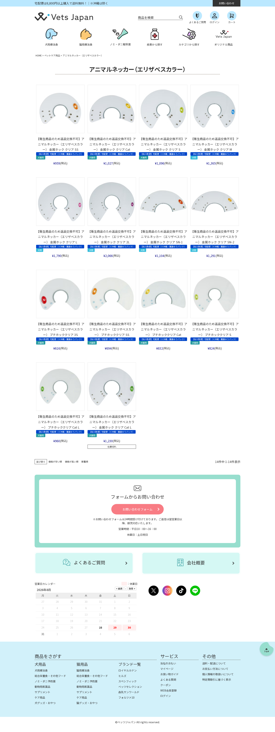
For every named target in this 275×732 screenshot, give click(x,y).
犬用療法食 (41, 670)
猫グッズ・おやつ (87, 703)
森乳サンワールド (128, 692)
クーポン (165, 685)
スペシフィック (127, 681)
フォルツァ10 (126, 697)
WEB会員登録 (168, 690)
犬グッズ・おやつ (45, 703)
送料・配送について (214, 663)
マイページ (166, 669)
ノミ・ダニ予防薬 (45, 681)
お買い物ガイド (169, 674)
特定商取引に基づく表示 (216, 679)
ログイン (165, 696)
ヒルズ (122, 676)
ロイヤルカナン (127, 670)
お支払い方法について (215, 669)
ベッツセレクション (130, 686)
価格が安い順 (55, 461)
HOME (39, 55)
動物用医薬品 (42, 686)
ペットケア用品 (52, 55)
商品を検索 (146, 17)
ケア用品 (40, 697)
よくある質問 (168, 679)
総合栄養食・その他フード (50, 676)
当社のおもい (168, 663)
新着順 (84, 461)
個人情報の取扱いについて (218, 674)
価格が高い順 (71, 461)
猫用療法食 (83, 670)
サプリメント (42, 692)
